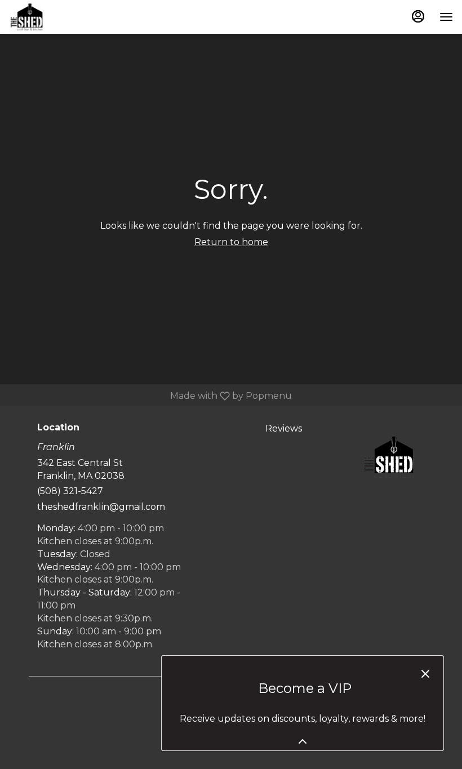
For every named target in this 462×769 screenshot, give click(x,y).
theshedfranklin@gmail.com (101, 506)
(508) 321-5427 (70, 491)
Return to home (231, 242)
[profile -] (418, 16)
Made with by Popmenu (150, 396)
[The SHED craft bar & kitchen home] (59, 17)
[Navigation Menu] (446, 16)
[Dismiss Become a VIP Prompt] (425, 673)
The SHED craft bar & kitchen (389, 456)
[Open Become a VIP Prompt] (302, 741)
